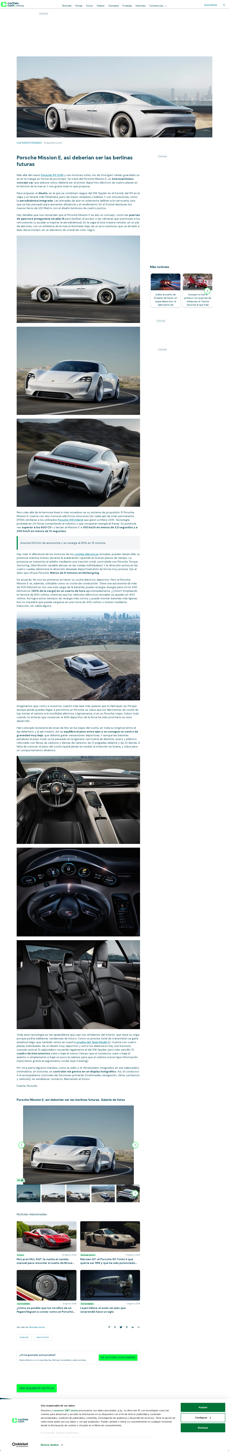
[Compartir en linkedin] (132, 1327)
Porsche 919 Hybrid (70, 520)
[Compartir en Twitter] (120, 1327)
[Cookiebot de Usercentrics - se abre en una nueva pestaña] (20, 1445)
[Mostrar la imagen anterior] (22, 1145)
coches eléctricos (86, 554)
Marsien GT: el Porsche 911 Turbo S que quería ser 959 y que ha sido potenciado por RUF (108, 1224)
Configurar (201, 1417)
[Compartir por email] (108, 1327)
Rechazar (203, 1427)
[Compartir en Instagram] (114, 1327)
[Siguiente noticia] (207, 291)
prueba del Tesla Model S (93, 1042)
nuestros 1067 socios (66, 1410)
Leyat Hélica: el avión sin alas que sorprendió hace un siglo (108, 1273)
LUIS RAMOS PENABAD (29, 142)
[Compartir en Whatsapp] (138, 1327)
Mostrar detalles (50, 1445)
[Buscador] (224, 5)
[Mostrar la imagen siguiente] (135, 1145)
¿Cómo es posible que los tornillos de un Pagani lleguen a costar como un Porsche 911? (44, 1273)
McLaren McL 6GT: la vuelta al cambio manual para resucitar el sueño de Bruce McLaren (45, 1224)
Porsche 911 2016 (52, 175)
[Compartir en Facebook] (126, 1327)
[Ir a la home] (12, 4)
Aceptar (203, 1407)
